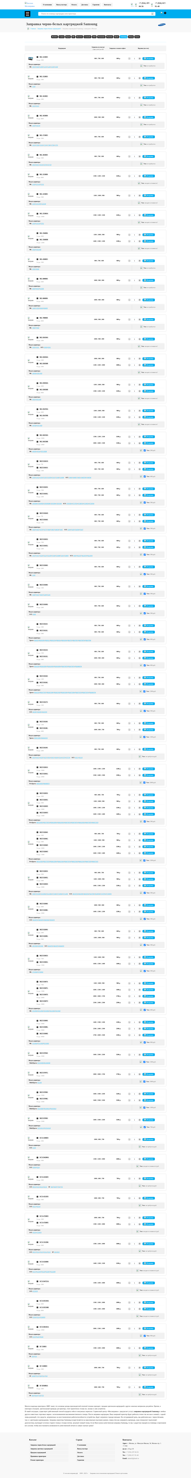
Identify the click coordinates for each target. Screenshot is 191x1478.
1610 (33, 106)
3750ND (40, 972)
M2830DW (57, 666)
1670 (41, 529)
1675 (45, 529)
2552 (42, 223)
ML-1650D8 (44, 116)
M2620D (36, 666)
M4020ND (81, 822)
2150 (33, 184)
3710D (54, 894)
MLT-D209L (44, 936)
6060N (46, 308)
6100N (42, 289)
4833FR (80, 894)
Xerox (137, 37)
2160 (33, 477)
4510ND (34, 1011)
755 (61, 1187)
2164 (41, 477)
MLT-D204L (44, 839)
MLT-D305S (44, 956)
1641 (37, 595)
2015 (37, 165)
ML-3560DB (44, 239)
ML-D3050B (44, 389)
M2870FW (71, 666)
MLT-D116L (44, 682)
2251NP (38, 204)
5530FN (42, 1317)
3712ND (65, 894)
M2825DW (50, 692)
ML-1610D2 (44, 96)
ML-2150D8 (44, 174)
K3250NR (41, 1063)
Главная (33, 28)
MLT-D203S (44, 793)
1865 (52, 529)
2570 (45, 165)
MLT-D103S (44, 487)
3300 (33, 894)
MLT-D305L (44, 962)
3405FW (83, 477)
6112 (34, 1272)
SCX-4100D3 (44, 1138)
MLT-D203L (44, 800)
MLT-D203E (44, 806)
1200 (41, 67)
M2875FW (85, 692)
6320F (48, 1272)
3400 (70, 477)
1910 (33, 556)
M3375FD (46, 861)
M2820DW (43, 666)
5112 (37, 1252)
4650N (39, 712)
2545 (62, 556)
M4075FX (95, 861)
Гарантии (96, 5)
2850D (34, 373)
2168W (62, 477)
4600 (37, 269)
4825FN (55, 946)
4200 (34, 1167)
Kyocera (79, 37)
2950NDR (47, 503)
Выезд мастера (61, 5)
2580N (66, 556)
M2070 (70, 640)
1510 (41, 145)
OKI (94, 37)
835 (58, 1252)
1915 (37, 556)
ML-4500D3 (44, 259)
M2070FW (81, 640)
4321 (76, 757)
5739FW (109, 894)
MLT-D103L (44, 494)
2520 (41, 556)
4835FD (86, 894)
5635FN (35, 920)
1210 (45, 67)
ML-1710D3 (44, 135)
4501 (49, 347)
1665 (37, 529)
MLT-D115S (44, 650)
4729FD (85, 503)
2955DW (53, 503)
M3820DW (53, 822)
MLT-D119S (44, 748)
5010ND (46, 1011)
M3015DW (37, 738)
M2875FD (78, 692)
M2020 (36, 640)
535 (46, 1376)
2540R (58, 556)
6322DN (52, 1272)
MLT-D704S (44, 1053)
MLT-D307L (44, 988)
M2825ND (57, 692)
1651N (38, 125)
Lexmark (87, 37)
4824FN (50, 946)
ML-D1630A (44, 337)
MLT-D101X (44, 461)
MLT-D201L (44, 774)
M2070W (88, 640)
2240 (45, 595)
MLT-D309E (44, 1033)
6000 (33, 289)
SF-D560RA (44, 1386)
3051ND (38, 399)
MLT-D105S (44, 539)
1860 (48, 529)
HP (73, 37)
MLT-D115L (44, 656)
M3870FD (67, 822)
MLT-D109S (44, 604)
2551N (38, 223)
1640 (33, 595)
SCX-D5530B (44, 1307)
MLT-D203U (44, 812)
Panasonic (101, 37)
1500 (37, 145)
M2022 (47, 640)
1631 (37, 347)
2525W (49, 556)
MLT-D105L (44, 546)
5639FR (97, 894)
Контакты (107, 5)
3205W (77, 529)
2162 (37, 477)
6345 (41, 1337)
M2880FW (78, 666)
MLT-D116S (44, 676)
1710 (45, 145)
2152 (42, 184)
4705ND (69, 503)
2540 (53, 556)
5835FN (40, 920)
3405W (89, 477)
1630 (33, 347)
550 (33, 1356)
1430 (56, 67)
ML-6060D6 (44, 298)
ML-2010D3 (44, 155)
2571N (49, 165)
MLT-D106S (44, 565)
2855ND (40, 946)
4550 (38, 451)
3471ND (39, 425)
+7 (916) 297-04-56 (144, 4)
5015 (34, 1252)
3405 (78, 477)
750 (58, 1187)
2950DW (35, 503)
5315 (49, 1252)
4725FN (35, 1291)
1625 (45, 757)
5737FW (103, 894)
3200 (69, 529)
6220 (43, 1272)
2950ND (40, 503)
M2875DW (71, 692)
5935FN (52, 920)
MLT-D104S (44, 519)
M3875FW (67, 861)
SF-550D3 (43, 1346)
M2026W (64, 640)
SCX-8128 (47, 1128)
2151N (38, 184)
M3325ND (39, 861)
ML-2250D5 (44, 194)
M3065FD (44, 738)
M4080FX (46, 783)
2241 (48, 595)
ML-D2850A (44, 357)
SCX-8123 (41, 1128)
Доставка (84, 5)
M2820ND (50, 666)
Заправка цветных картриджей (42, 1449)
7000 (33, 328)
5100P (34, 1376)
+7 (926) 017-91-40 (160, 4)
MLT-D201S (44, 767)
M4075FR (88, 861)
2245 (33, 575)
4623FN (84, 556)
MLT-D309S (44, 1020)
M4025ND (75, 861)
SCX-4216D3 (44, 1177)
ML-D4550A (44, 435)
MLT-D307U (44, 1001)
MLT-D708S (44, 1092)
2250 (33, 204)
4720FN (38, 1232)
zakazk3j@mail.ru (133, 1458)
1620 (41, 757)
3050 (33, 399)
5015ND (57, 1011)
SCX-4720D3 (44, 1216)
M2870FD (64, 666)
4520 (34, 1232)
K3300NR (47, 1063)
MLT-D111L (44, 630)
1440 (33, 308)
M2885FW (92, 692)
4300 (34, 614)
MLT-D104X (44, 513)
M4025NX (81, 861)
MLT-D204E (44, 845)
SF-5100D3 (43, 1366)
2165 (45, 477)
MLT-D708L (44, 1099)
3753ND (34, 972)
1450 (37, 308)
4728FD (80, 503)
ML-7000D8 (44, 318)
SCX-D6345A (44, 1327)
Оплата (74, 5)
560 (52, 1187)
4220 (38, 1167)
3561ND (38, 249)
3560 (33, 249)
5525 (38, 1317)
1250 (52, 67)
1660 (33, 529)
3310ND (43, 894)
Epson (68, 37)
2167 (53, 477)
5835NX (46, 920)
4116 (37, 1187)
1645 (41, 595)
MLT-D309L (44, 1027)
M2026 (58, 640)
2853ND (34, 946)
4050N (34, 451)
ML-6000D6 (44, 279)
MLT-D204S (44, 832)
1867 (61, 529)
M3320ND (39, 822)
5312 (45, 1252)
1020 (37, 67)
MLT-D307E (44, 994)
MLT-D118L (44, 728)
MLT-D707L (44, 1073)
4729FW (91, 503)
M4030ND (39, 783)
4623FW (90, 556)
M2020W (42, 640)
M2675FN (43, 692)
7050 (37, 328)
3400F (75, 477)
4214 (41, 1187)
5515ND (40, 1043)
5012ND (52, 1011)
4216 (45, 1187)
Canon (61, 37)
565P (55, 1187)
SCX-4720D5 (44, 1222)
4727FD (74, 503)
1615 (37, 106)
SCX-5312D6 (44, 1242)
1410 (33, 145)
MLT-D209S (44, 929)
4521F (81, 757)
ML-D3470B (44, 415)
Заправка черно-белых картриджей (49, 28)
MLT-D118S (44, 721)
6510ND (46, 1043)
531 (43, 1376)
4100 (34, 1148)
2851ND (39, 373)
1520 (33, 86)
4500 (33, 269)
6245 (38, 1337)
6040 (41, 308)
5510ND (34, 1043)
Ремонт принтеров (37, 1460)
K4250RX (40, 1108)
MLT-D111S (44, 624)
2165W (49, 477)
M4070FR (88, 822)
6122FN (38, 1272)
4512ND (40, 1011)
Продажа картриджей (38, 1452)
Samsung (124, 37)
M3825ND (60, 861)
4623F (79, 556)
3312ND (49, 894)
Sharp (131, 37)
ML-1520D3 (44, 76)
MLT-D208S (44, 904)
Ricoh (116, 37)
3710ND (59, 894)
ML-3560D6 (44, 233)
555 (36, 1356)
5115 (41, 1252)
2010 (33, 165)
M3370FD (46, 822)
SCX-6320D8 (44, 1262)
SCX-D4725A (44, 1281)
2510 (41, 165)
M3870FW (74, 822)
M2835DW (64, 692)
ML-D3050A (44, 383)
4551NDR (44, 451)
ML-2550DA (44, 213)
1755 (56, 145)
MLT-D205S (44, 871)
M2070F (75, 640)
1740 (48, 145)
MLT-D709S (44, 1118)
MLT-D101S (44, 467)
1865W (57, 529)
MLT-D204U (44, 851)
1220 (48, 67)
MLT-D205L (44, 877)
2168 (57, 477)
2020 (56, 757)
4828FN (61, 946)
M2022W (53, 640)
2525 (45, 556)
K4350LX (53, 1108)
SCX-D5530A (44, 1301)
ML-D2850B (44, 363)
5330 (34, 1317)
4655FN (44, 712)
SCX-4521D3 (44, 1196)
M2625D (36, 692)
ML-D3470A (44, 409)
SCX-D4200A (44, 1157)
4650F (35, 712)
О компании (47, 5)
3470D (34, 425)
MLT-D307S (44, 982)
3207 (81, 529)
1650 (33, 125)
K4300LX (47, 1108)
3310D (38, 894)
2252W (44, 204)
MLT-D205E (44, 884)
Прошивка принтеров (38, 1456)
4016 (34, 1187)
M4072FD (95, 822)
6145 (34, 1337)
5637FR (91, 894)
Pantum (109, 37)
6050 (37, 289)
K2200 (40, 1082)
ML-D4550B (44, 441)
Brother (54, 37)
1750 (52, 145)
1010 (33, 67)
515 (37, 1376)
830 (55, 1252)
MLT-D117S (44, 702)
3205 (72, 529)
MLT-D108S (44, 585)
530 (40, 1376)
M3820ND (60, 822)
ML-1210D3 (44, 57)
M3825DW (53, 861)
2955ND (59, 503)
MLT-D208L (44, 910)
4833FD (75, 894)
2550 (33, 223)
